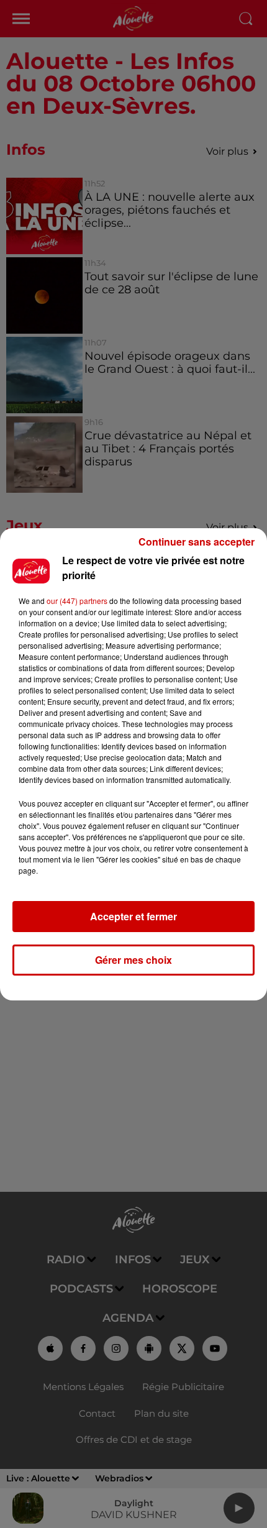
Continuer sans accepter (196, 541)
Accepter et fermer (133, 916)
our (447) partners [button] (77, 600)
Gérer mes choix (133, 960)
